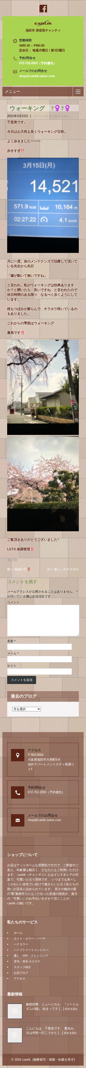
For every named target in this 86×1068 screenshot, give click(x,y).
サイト (11, 666)
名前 (11, 641)
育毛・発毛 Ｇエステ (27, 961)
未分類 (12, 560)
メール (13, 653)
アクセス (19, 978)
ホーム (18, 933)
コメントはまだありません (51, 116)
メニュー (12, 91)
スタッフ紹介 (22, 967)
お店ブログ (21, 972)
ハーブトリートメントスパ (31, 950)
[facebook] (43, 8)
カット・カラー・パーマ (29, 938)
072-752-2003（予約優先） (37, 63)
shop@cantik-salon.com (37, 76)
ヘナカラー (21, 944)
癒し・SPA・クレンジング (31, 955)
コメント (13, 602)
